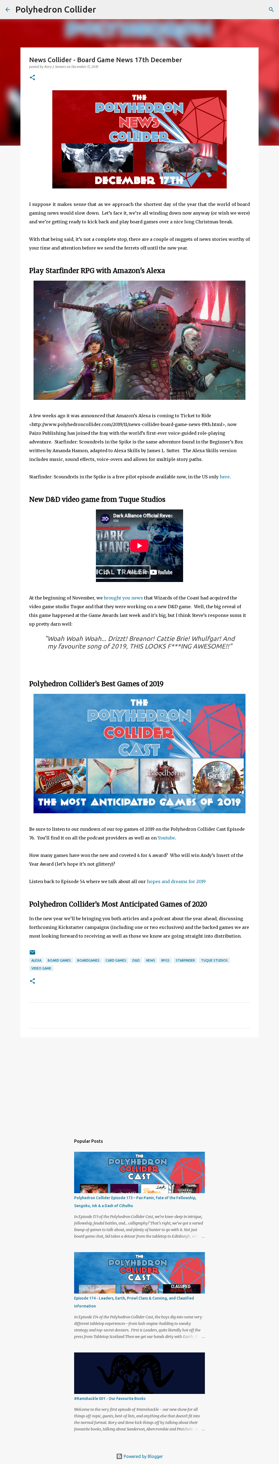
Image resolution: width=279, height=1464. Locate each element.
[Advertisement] (139, 1083)
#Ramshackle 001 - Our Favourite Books (109, 1398)
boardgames (88, 960)
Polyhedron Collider (55, 9)
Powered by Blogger (143, 1456)
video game (41, 968)
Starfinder (185, 960)
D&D (136, 960)
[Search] (104, 9)
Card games (116, 960)
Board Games (59, 960)
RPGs (165, 960)
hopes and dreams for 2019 (176, 881)
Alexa (36, 960)
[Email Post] (32, 954)
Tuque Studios (214, 960)
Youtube (166, 838)
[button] (32, 78)
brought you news (123, 598)
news (150, 960)
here (225, 476)
